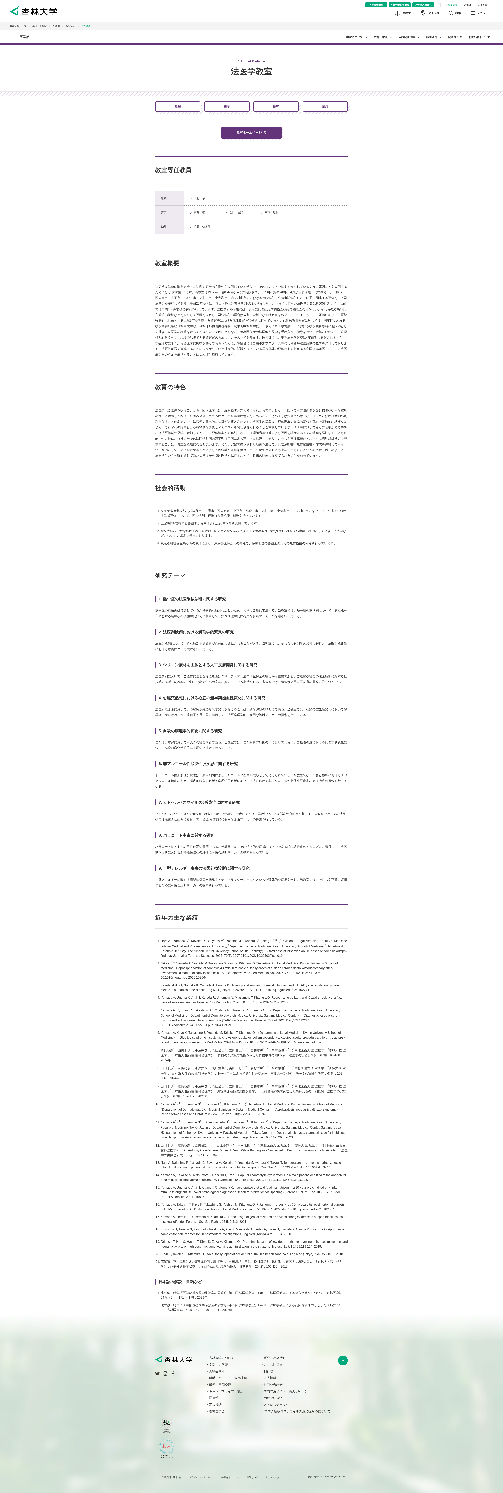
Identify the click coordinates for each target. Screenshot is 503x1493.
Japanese (451, 4)
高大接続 (215, 1404)
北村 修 (199, 198)
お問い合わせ (477, 37)
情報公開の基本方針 (172, 1477)
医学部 (24, 37)
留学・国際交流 (220, 1384)
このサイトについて (229, 1477)
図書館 (213, 1398)
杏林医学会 (217, 1411)
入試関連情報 (407, 37)
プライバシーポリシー (201, 1477)
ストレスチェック (276, 1404)
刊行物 (268, 1371)
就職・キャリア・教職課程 (228, 1378)
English (468, 4)
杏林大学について (221, 1358)
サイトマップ (272, 1477)
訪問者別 (431, 37)
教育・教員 (381, 37)
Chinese (482, 4)
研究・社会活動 (275, 1358)
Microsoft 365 (273, 1398)
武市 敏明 (271, 212)
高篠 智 (199, 212)
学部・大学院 (39, 26)
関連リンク (455, 37)
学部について (354, 37)
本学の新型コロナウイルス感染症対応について (297, 1411)
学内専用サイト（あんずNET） (286, 1391)
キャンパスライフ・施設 (226, 1391)
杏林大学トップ (18, 26)
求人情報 (270, 1378)
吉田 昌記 (236, 212)
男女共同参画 (273, 1364)
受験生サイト (218, 1371)
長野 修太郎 (202, 226)
